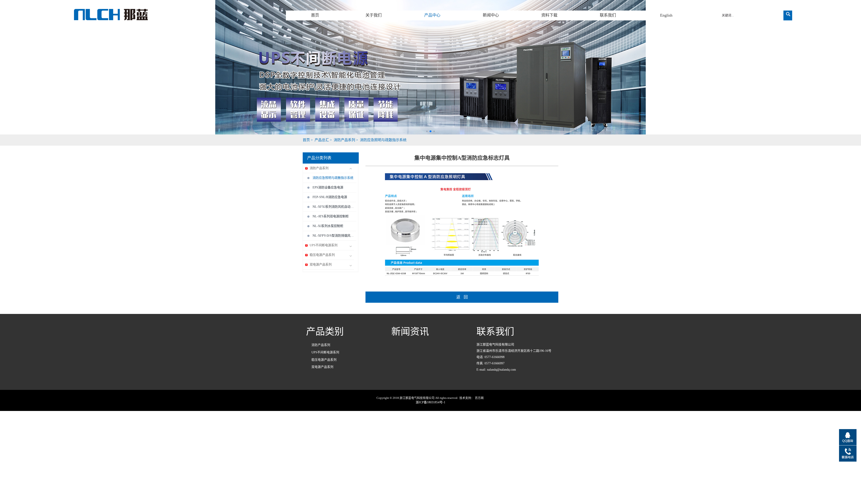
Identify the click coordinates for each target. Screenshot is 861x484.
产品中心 (432, 15)
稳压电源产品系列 (322, 255)
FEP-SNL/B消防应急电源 (330, 197)
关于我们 (373, 15)
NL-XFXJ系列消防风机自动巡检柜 (333, 206)
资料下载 (549, 15)
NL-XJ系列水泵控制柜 (328, 226)
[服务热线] (848, 453)
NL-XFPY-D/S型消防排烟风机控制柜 (333, 235)
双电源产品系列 (321, 264)
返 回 (462, 297)
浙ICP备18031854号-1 (430, 402)
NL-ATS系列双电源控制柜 (331, 216)
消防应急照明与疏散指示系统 (383, 140)
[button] (426, 131)
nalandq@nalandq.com (501, 369)
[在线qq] (848, 437)
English (666, 15)
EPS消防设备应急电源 (328, 187)
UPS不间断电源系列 (323, 245)
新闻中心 (491, 15)
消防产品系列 (344, 140)
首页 (315, 15)
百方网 (479, 398)
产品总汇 (322, 140)
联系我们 (608, 15)
